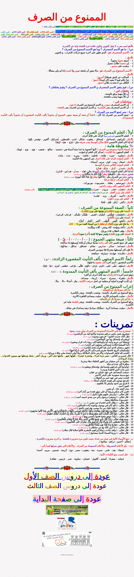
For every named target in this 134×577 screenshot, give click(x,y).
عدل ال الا (67, 485)
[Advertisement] (67, 5)
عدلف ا (67, 499)
